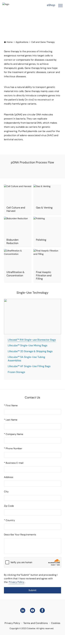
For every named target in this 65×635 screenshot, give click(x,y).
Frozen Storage (16, 372)
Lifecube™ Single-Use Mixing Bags (27, 345)
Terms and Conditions (35, 623)
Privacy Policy (16, 582)
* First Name (11, 405)
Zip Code (9, 505)
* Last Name (10, 419)
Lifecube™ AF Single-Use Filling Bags (29, 366)
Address (8, 477)
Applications (22, 42)
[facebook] (42, 610)
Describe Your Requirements (20, 534)
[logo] (10, 5)
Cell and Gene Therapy (43, 42)
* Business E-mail (13, 462)
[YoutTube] (32, 610)
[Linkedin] (22, 610)
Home (10, 42)
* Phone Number (13, 448)
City (6, 491)
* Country (9, 520)
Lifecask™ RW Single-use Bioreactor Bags (32, 339)
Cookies (55, 623)
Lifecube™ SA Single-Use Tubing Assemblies (26, 358)
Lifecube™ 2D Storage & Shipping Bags (30, 351)
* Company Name (13, 434)
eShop (51, 5)
